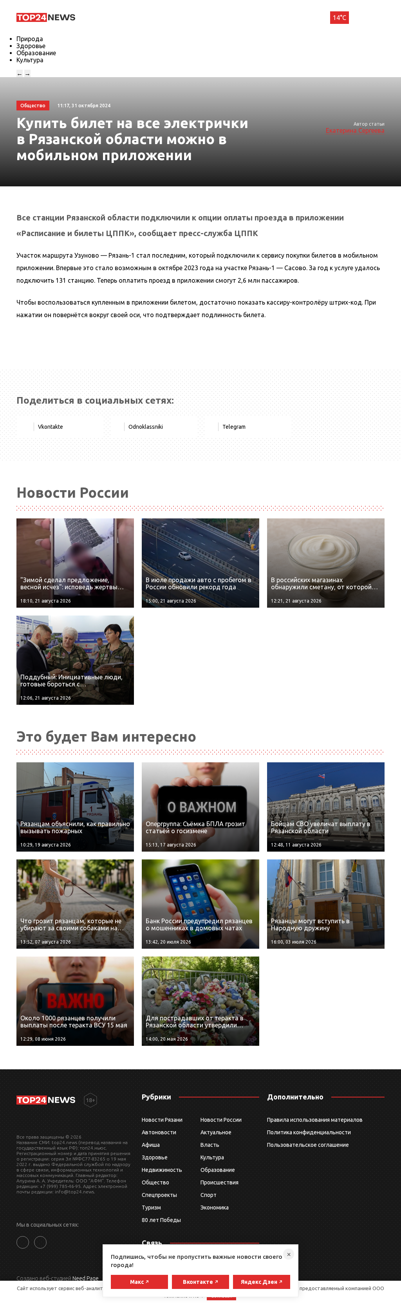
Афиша (151, 1145)
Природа (29, 38)
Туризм (151, 1207)
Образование (36, 52)
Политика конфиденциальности (309, 1132)
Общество (155, 1182)
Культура (29, 59)
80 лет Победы (161, 1220)
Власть (209, 1145)
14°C (339, 17)
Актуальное (215, 1132)
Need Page (85, 1278)
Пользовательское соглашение (308, 1145)
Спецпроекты (159, 1195)
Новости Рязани (162, 1120)
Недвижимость (162, 1170)
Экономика (214, 1207)
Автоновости (159, 1132)
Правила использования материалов (315, 1120)
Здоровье (30, 45)
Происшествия (219, 1182)
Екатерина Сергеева (355, 130)
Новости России (221, 1120)
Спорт (208, 1195)
